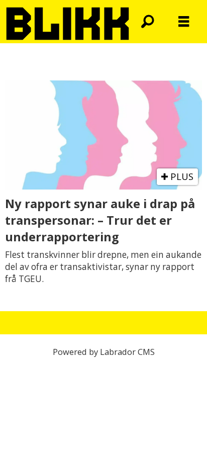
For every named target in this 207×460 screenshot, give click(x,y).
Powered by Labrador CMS (104, 351)
